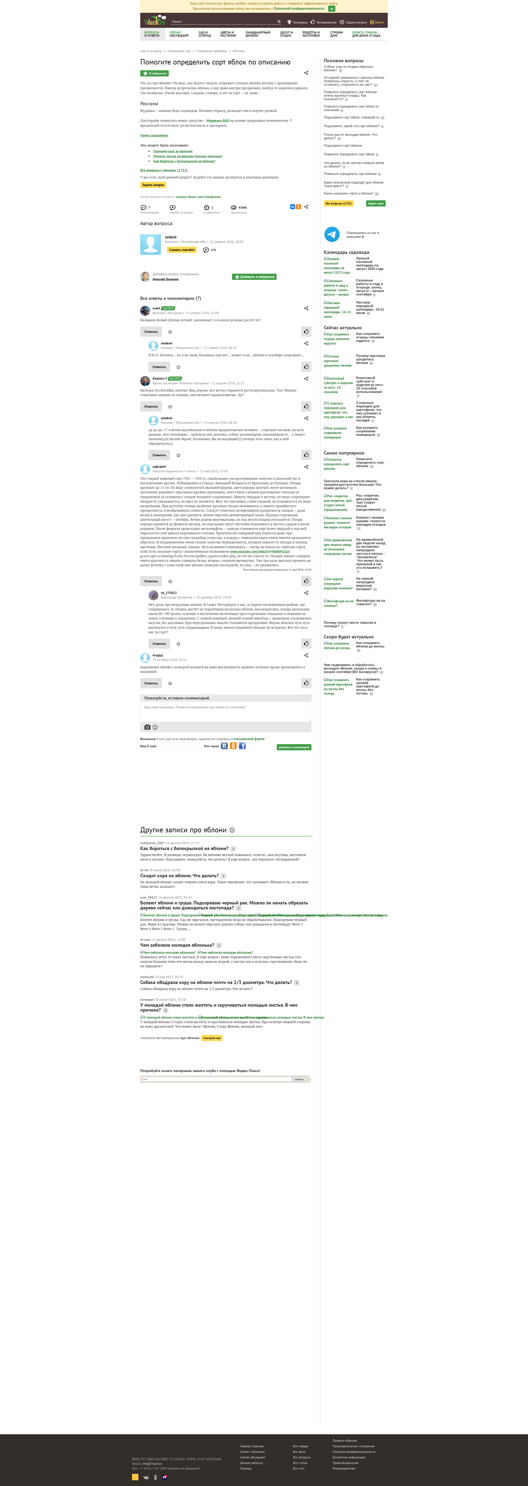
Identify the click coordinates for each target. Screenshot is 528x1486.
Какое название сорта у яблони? (349, 193)
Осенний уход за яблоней (172, 151)
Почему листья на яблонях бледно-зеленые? (188, 156)
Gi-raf (144, 870)
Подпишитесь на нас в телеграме (362, 235)
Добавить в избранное (257, 276)
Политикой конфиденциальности (299, 8)
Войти (379, 22)
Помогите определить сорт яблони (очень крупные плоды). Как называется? (350, 95)
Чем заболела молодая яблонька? (177, 945)
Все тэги (298, 1468)
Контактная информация (349, 1457)
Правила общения (345, 1441)
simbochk (147, 977)
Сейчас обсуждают (252, 1457)
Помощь (245, 1468)
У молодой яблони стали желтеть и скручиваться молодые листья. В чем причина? (218, 1007)
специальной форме (249, 739)
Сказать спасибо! (181, 249)
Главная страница (251, 1446)
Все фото (299, 1452)
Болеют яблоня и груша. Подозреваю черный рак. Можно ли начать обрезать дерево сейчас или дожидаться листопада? (224, 905)
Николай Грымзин (166, 279)
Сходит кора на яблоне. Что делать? (179, 875)
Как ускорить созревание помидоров (367, 431)
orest (156, 308)
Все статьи (300, 1463)
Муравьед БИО (217, 120)
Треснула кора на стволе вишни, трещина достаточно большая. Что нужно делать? (352, 484)
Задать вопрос (153, 185)
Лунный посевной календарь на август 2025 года (369, 264)
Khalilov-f (160, 378)
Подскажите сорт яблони (343, 145)
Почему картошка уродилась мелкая (370, 359)
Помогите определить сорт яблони (350, 174)
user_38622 (148, 897)
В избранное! (157, 73)
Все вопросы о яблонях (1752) (164, 170)
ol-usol (145, 939)
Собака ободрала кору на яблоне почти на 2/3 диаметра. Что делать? (216, 982)
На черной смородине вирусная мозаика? (365, 584)
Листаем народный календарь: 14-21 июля (370, 308)
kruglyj (158, 655)
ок (331, 9)
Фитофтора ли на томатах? (370, 602)
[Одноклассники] (298, 206)
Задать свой (376, 203)
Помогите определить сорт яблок (349, 154)
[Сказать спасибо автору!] (306, 331)
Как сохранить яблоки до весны (370, 644)
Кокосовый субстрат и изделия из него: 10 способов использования (370, 385)
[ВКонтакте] (292, 206)
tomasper (147, 999)
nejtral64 (159, 466)
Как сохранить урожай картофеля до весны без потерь (368, 686)
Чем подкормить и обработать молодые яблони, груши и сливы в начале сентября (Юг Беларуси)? (353, 668)
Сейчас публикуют (252, 1452)
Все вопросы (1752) (339, 203)
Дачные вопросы (251, 1463)
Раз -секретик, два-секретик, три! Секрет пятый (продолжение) (369, 502)
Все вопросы (301, 1457)
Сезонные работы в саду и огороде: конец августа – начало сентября (370, 287)
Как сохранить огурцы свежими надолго (370, 337)
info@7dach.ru (152, 1464)
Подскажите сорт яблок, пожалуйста (352, 117)
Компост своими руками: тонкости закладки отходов (371, 521)
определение (213, 196)
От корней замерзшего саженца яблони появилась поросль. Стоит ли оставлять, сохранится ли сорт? (354, 81)
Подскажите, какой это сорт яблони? (352, 126)
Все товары (300, 1446)
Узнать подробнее (154, 135)
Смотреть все (211, 1038)
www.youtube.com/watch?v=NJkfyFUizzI (260, 551)
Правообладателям (345, 1463)
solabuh (166, 343)
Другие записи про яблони (183, 829)
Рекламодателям (344, 1468)
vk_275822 (169, 593)
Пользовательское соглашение (354, 1446)
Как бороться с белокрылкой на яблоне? (184, 161)
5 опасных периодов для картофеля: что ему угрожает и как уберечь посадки (369, 411)
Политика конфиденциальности (354, 1452)
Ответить (151, 332)
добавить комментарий (294, 747)
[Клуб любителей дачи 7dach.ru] (155, 20)
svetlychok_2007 (152, 843)
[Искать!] (279, 21)
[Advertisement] (225, 790)
